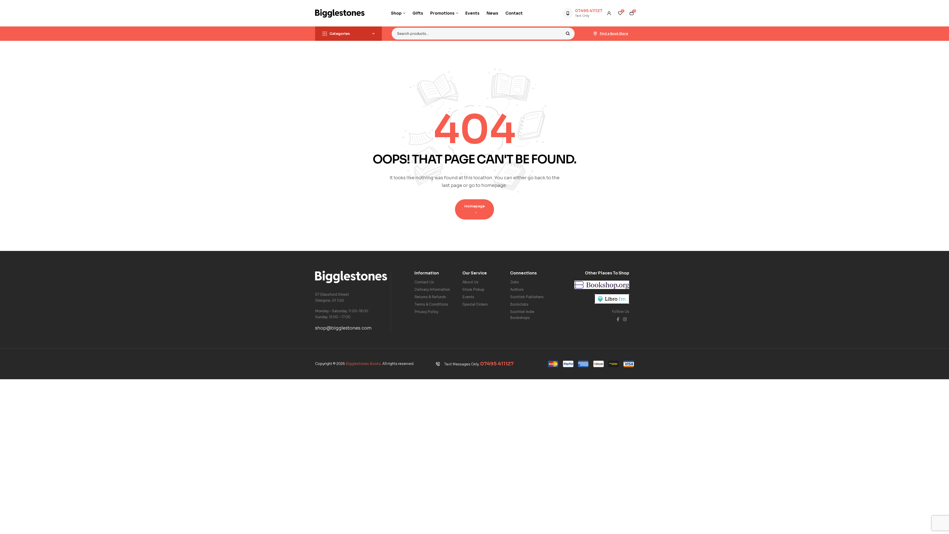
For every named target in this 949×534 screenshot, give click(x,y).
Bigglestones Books (363, 363)
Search (568, 34)
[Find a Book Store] (595, 34)
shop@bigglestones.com (343, 328)
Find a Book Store (614, 33)
